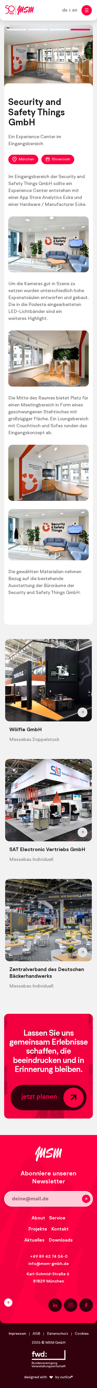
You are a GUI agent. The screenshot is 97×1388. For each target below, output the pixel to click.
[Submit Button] (86, 1199)
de (65, 10)
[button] (86, 10)
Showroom (61, 159)
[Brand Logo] (19, 10)
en (74, 10)
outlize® (66, 1377)
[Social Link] (55, 1305)
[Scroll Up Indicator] (24, 1302)
